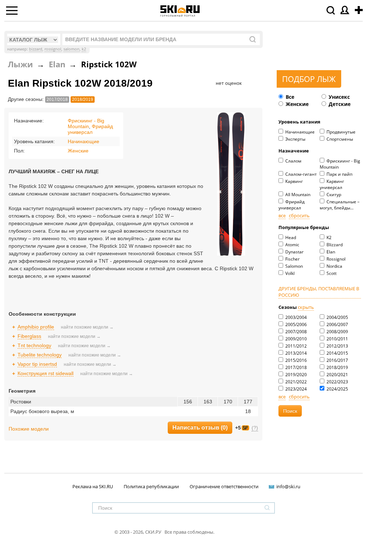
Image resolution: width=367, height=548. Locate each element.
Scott (331, 273)
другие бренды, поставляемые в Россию (318, 291)
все (282, 215)
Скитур (333, 194)
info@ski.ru (288, 486)
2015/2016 (295, 360)
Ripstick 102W (109, 64)
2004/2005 (336, 317)
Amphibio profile (36, 327)
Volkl (289, 273)
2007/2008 (295, 332)
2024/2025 (336, 389)
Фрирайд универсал (291, 205)
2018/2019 (336, 367)
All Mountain (297, 194)
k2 (84, 49)
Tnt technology (34, 345)
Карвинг (293, 181)
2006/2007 (336, 324)
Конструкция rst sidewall (45, 373)
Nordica (333, 266)
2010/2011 (336, 339)
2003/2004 (295, 317)
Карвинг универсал (332, 184)
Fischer (292, 259)
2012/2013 (336, 346)
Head (290, 237)
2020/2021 (336, 375)
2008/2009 (336, 332)
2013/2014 (295, 353)
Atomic (291, 245)
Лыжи (20, 64)
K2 (328, 237)
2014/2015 (336, 353)
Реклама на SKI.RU (92, 486)
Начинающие (299, 132)
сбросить (299, 215)
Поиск (290, 411)
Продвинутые (340, 132)
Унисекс (338, 96)
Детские (339, 104)
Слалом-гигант (300, 174)
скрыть (306, 307)
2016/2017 (336, 360)
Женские (296, 104)
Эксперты (294, 139)
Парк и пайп (338, 174)
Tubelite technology (40, 355)
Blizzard (334, 245)
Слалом (292, 161)
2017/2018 (295, 367)
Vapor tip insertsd (37, 364)
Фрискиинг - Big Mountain (340, 164)
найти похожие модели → (87, 327)
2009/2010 (295, 339)
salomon (71, 49)
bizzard (35, 49)
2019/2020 (295, 375)
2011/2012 (295, 346)
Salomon (293, 266)
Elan (330, 252)
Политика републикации (151, 486)
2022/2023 (336, 382)
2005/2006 (295, 324)
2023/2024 (295, 389)
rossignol (52, 49)
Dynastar (294, 252)
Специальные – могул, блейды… (339, 205)
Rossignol (335, 259)
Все (289, 96)
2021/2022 (295, 382)
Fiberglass (29, 336)
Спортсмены (339, 139)
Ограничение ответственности (224, 486)
